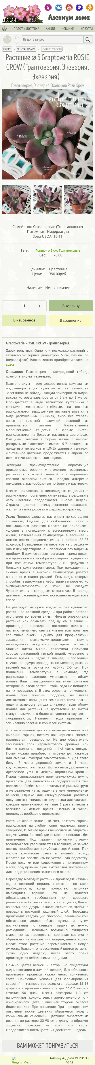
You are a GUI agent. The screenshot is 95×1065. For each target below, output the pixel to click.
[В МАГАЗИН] (34, 19)
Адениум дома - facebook (79, 7)
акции (50, 29)
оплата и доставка (26, 29)
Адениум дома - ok (89, 7)
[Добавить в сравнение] (71, 320)
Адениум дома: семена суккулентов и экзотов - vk (58, 7)
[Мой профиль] (4, 28)
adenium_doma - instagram (48, 7)
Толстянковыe (69, 250)
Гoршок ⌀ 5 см (46, 250)
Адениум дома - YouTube (69, 7)
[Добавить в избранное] (24, 320)
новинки (68, 29)
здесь (10, 364)
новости (87, 29)
